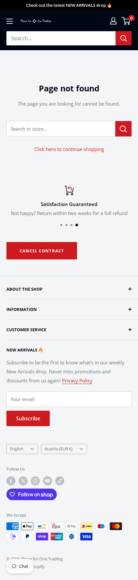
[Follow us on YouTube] (47, 480)
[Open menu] (9, 21)
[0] (126, 21)
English (16, 449)
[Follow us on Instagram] (35, 480)
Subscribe (28, 418)
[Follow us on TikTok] (59, 480)
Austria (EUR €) (59, 449)
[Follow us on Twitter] (23, 480)
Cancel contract (42, 251)
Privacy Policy (77, 380)
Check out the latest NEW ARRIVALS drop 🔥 (69, 5)
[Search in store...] (123, 128)
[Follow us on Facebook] (10, 480)
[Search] (124, 38)
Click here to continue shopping (69, 149)
